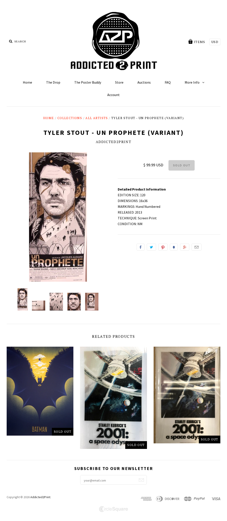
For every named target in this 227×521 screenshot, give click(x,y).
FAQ (168, 82)
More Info (192, 82)
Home (27, 82)
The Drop (53, 82)
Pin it (163, 247)
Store (119, 82)
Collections (69, 118)
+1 (184, 247)
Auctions (144, 82)
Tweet (151, 247)
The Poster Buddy (87, 82)
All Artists (96, 118)
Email (197, 247)
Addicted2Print (113, 141)
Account (113, 94)
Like (141, 247)
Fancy (174, 247)
